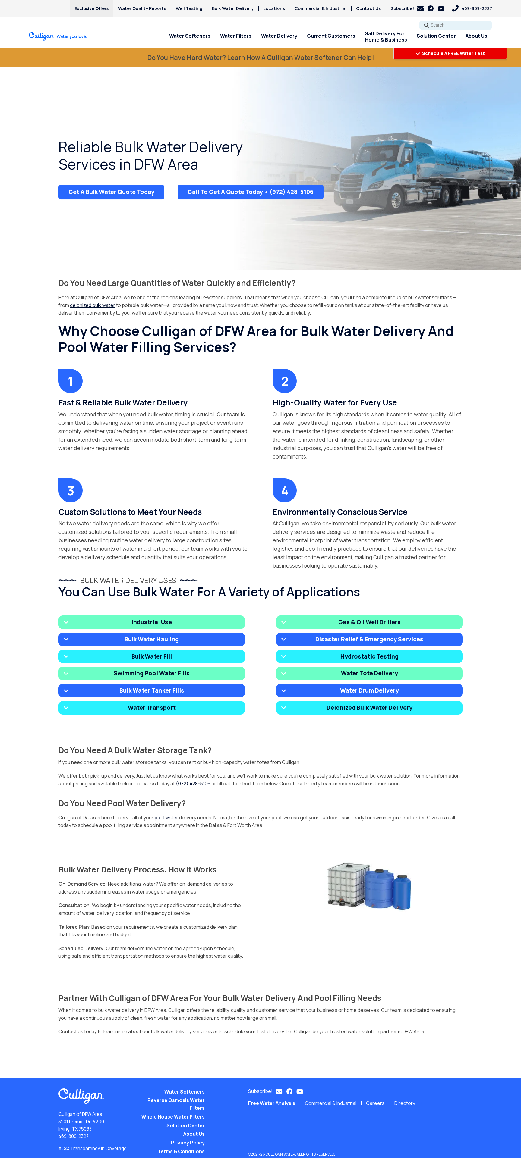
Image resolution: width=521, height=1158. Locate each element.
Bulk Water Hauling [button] (152, 639)
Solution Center (436, 35)
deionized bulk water (92, 305)
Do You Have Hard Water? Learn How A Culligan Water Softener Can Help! (260, 57)
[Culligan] (58, 36)
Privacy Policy (188, 1142)
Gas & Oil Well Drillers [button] (369, 622)
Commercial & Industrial (320, 8)
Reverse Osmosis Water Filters (176, 1104)
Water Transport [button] (152, 708)
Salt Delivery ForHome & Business (386, 36)
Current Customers (331, 35)
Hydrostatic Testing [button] (369, 656)
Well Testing (189, 8)
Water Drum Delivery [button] (369, 690)
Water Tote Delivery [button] (369, 673)
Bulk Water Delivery (233, 8)
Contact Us (368, 8)
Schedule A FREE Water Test (453, 53)
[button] (407, 8)
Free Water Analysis (271, 1103)
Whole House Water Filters (173, 1116)
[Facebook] (431, 8)
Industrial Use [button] (151, 622)
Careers (375, 1103)
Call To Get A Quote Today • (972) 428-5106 (251, 192)
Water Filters (235, 35)
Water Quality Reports (142, 8)
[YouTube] (441, 8)
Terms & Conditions (181, 1151)
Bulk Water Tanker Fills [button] (151, 690)
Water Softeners (189, 35)
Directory (404, 1103)
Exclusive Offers (91, 8)
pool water (166, 817)
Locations (274, 8)
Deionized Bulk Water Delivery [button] (369, 708)
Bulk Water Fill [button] (151, 656)
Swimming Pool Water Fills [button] (152, 673)
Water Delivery (279, 35)
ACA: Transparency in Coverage (92, 1148)
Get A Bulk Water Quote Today (111, 192)
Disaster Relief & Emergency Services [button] (369, 639)
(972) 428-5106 (193, 783)
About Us (476, 35)
